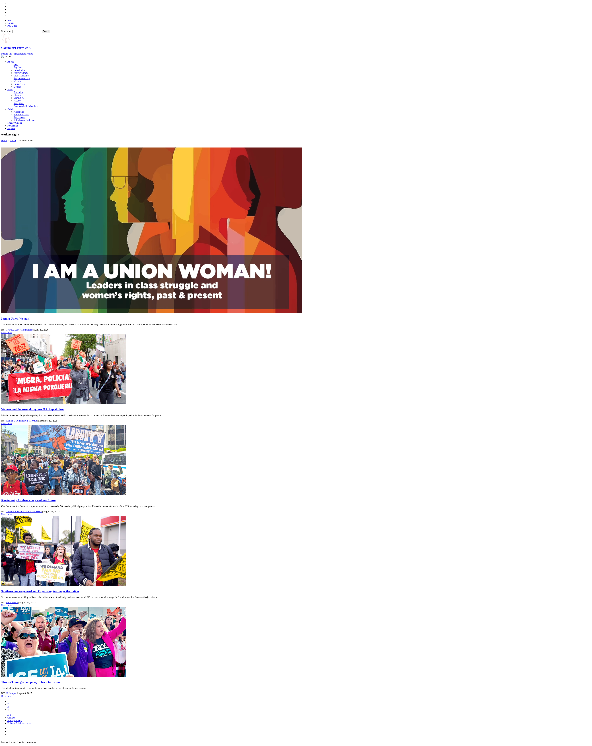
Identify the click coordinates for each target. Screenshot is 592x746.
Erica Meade (12, 602)
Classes (17, 95)
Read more (6, 332)
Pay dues (18, 67)
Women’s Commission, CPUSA (21, 420)
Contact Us (19, 84)
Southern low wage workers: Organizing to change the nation (40, 591)
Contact (11, 717)
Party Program (21, 73)
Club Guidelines (21, 75)
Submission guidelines (24, 120)
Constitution (19, 70)
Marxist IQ (19, 98)
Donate (10, 23)
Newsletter (12, 125)
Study (10, 89)
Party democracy (22, 78)
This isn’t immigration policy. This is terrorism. (31, 682)
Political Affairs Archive (19, 723)
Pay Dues (12, 25)
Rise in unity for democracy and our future (28, 500)
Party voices (19, 117)
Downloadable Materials (25, 106)
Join (9, 20)
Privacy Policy (14, 720)
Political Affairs (21, 114)
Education (18, 92)
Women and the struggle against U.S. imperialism (32, 409)
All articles (19, 111)
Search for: (6, 31)
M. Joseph (11, 693)
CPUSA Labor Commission (19, 329)
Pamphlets (19, 103)
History (17, 100)
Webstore (18, 81)
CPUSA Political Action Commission (24, 511)
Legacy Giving (14, 123)
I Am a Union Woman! (15, 318)
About (10, 61)
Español (11, 128)
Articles (11, 109)
